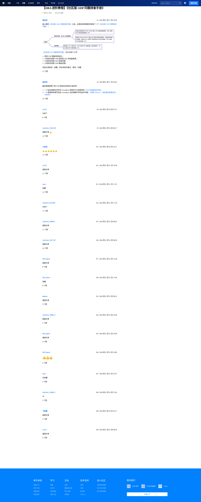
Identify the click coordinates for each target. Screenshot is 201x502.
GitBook (82, 494)
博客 (51, 485)
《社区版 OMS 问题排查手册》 (60, 24)
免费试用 (36, 491)
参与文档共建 (101, 491)
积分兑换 (67, 491)
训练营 (67, 494)
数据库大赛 (68, 488)
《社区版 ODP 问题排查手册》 (53, 52)
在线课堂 (31, 3)
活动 (46, 3)
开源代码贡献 (101, 485)
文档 (17, 3)
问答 (23, 3)
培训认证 (53, 494)
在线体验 (36, 494)
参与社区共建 (101, 488)
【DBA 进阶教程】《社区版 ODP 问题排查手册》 (73, 8)
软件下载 (36, 488)
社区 (9, 3)
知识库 (82, 491)
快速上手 (36, 485)
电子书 (52, 488)
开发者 (53, 3)
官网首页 (154, 3)
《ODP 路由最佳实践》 (93, 90)
